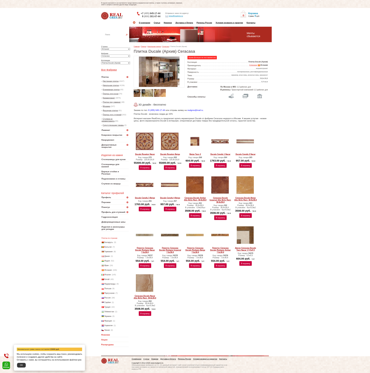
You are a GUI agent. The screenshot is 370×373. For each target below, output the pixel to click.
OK (21, 365)
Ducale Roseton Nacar (145, 154)
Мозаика (106, 106)
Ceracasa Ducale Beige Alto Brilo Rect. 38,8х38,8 (245, 199)
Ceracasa (165, 46)
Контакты (251, 23)
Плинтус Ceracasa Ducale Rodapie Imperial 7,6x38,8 (170, 250)
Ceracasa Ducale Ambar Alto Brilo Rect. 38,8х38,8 (195, 199)
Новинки (168, 23)
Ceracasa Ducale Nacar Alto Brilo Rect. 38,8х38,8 (145, 297)
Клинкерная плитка (111, 89)
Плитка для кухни (110, 94)
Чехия (107, 330)
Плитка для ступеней (112, 115)
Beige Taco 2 (195, 154)
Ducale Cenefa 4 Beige (170, 198)
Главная (137, 46)
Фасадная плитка (110, 110)
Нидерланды (109, 284)
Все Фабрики (109, 69)
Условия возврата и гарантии (229, 23)
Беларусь (108, 242)
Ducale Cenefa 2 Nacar (246, 154)
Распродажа (107, 344)
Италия (107, 275)
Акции (104, 340)
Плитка (143, 46)
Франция (108, 321)
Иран (106, 265)
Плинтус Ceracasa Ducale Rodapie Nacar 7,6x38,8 (145, 250)
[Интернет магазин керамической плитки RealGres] (112, 16)
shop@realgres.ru (176, 16)
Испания (108, 270)
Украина (107, 316)
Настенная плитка (118, 39)
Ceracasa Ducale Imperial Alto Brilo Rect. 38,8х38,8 (220, 200)
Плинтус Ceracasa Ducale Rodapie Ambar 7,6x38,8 (220, 250)
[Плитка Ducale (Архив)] (159, 72)
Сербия (107, 302)
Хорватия (108, 325)
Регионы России (204, 23)
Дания (107, 256)
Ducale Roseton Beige (170, 154)
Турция (107, 307)
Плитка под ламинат (112, 102)
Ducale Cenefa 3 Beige (145, 198)
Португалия (109, 293)
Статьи (157, 23)
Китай (106, 279)
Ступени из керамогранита (108, 120)
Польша (107, 288)
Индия (107, 261)
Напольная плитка (111, 85)
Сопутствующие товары (113, 125)
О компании (144, 23)
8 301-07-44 (151, 16)
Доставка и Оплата (184, 23)
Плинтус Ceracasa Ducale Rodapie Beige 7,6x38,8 (195, 250)
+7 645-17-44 (150, 13)
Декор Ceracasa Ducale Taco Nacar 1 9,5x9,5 (245, 249)
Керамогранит (109, 98)
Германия (108, 251)
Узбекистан (109, 311)
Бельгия (108, 247)
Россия (107, 298)
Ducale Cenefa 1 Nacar (220, 154)
